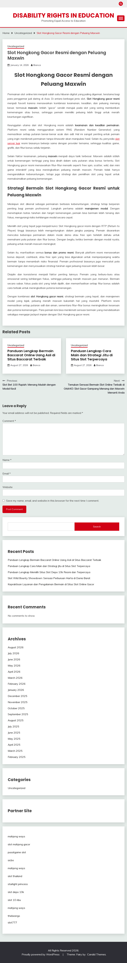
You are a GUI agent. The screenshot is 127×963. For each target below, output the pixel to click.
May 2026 (14, 665)
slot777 (12, 922)
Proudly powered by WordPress (41, 954)
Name (6, 460)
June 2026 (14, 659)
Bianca (37, 65)
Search (97, 526)
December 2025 (17, 696)
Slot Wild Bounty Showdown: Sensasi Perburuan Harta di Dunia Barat (49, 578)
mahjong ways (16, 836)
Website (7, 487)
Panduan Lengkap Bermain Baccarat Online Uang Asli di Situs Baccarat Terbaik (31, 355)
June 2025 (14, 732)
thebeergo (14, 915)
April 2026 (14, 671)
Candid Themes (96, 954)
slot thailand (15, 876)
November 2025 (17, 702)
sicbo (11, 860)
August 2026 (15, 647)
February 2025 (16, 757)
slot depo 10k (16, 892)
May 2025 (14, 738)
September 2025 (18, 714)
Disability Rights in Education (63, 15)
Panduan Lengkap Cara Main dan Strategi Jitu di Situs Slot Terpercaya (92, 355)
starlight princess (18, 884)
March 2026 (15, 677)
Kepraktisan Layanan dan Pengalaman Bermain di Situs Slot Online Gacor (51, 584)
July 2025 (13, 726)
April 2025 (14, 744)
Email (6, 473)
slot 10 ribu (14, 900)
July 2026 (13, 653)
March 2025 (15, 750)
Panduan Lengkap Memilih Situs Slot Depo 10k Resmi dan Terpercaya (49, 572)
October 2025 (16, 708)
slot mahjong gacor (19, 844)
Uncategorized (15, 46)
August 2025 (15, 720)
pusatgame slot (17, 852)
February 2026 (16, 683)
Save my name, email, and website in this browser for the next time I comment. (52, 500)
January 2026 (16, 689)
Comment (9, 420)
